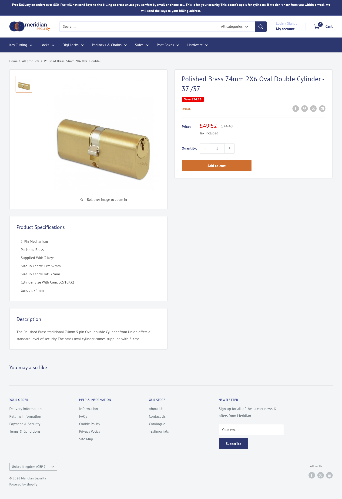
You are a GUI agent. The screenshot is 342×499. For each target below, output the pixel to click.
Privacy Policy (89, 431)
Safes (139, 44)
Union (186, 109)
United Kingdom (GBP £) (29, 467)
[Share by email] (322, 108)
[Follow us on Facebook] (311, 475)
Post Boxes (165, 44)
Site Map (86, 439)
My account (285, 28)
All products (30, 61)
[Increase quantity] (229, 148)
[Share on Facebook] (295, 108)
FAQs (83, 416)
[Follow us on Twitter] (320, 475)
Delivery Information (25, 408)
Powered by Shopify (23, 484)
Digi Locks (71, 44)
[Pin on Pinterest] (304, 108)
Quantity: (189, 148)
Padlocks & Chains (107, 44)
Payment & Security (24, 423)
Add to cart (217, 165)
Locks (44, 44)
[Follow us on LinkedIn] (329, 475)
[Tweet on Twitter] (313, 108)
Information (88, 408)
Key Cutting (18, 44)
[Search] (261, 26)
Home (13, 61)
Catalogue (157, 423)
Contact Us (157, 416)
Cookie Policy (89, 423)
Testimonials (159, 431)
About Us (156, 408)
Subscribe (233, 443)
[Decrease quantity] (205, 148)
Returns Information (25, 416)
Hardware (195, 44)
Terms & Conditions (24, 431)
